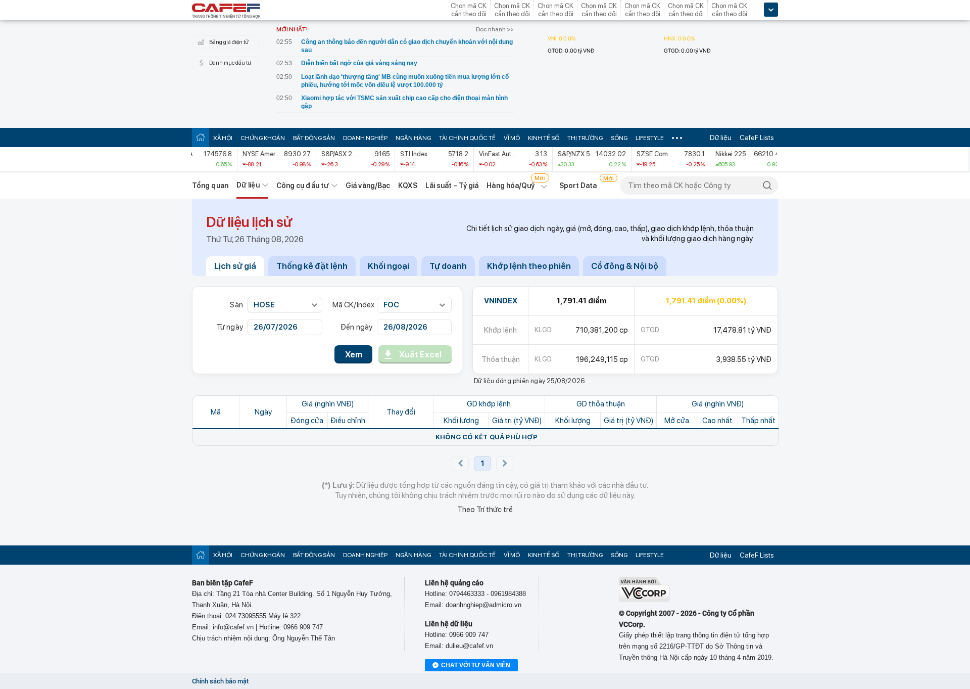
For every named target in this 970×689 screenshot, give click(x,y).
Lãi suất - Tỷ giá (452, 185)
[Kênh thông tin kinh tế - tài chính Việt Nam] (226, 11)
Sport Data (578, 185)
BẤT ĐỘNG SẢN (314, 138)
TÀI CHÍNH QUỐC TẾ (467, 138)
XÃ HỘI (222, 138)
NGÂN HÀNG (413, 138)
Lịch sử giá (235, 266)
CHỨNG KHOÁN (262, 138)
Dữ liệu (721, 137)
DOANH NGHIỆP (365, 138)
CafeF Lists (757, 137)
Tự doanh (448, 266)
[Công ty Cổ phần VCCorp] (644, 600)
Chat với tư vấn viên (475, 665)
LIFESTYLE (650, 138)
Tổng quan (210, 185)
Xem (353, 354)
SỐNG (619, 138)
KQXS (407, 185)
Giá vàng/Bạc (368, 185)
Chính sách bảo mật (220, 681)
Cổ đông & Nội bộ (624, 266)
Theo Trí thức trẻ (485, 509)
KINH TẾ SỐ (543, 138)
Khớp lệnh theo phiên (529, 266)
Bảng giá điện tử (229, 42)
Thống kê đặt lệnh (312, 266)
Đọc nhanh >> (495, 29)
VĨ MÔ (512, 138)
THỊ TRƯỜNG (585, 138)
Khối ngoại (388, 266)
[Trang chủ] (200, 137)
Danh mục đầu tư (230, 63)
